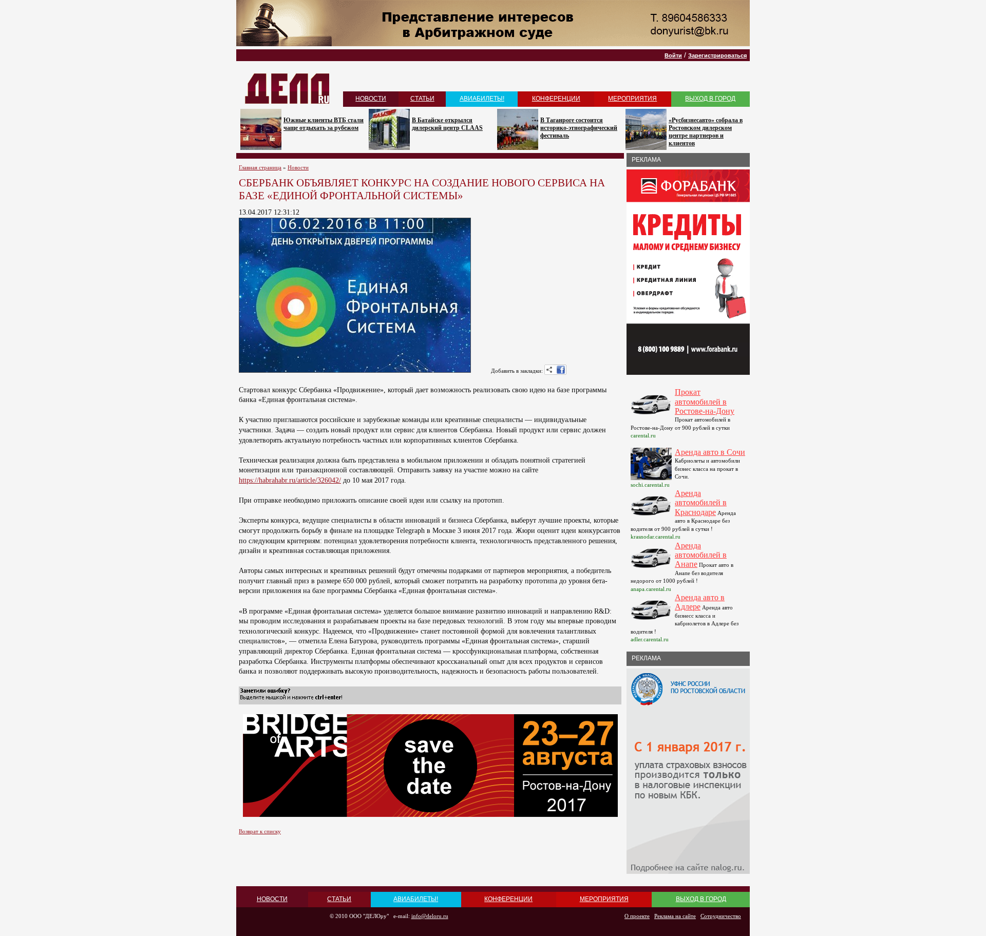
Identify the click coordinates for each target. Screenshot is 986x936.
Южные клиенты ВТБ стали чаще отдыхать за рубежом (323, 124)
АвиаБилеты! (482, 98)
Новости (298, 167)
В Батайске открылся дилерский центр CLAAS (447, 124)
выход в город (710, 98)
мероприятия (632, 98)
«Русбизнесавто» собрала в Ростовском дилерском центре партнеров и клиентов (706, 132)
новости (370, 98)
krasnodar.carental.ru (655, 536)
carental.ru (643, 435)
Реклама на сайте (675, 916)
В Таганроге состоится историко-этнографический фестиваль (578, 128)
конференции (556, 98)
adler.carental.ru (650, 639)
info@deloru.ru (429, 916)
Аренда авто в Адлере (700, 602)
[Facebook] (561, 370)
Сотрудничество (720, 916)
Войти (673, 55)
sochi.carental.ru (650, 485)
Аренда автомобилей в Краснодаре (701, 503)
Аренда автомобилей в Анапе (701, 555)
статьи (422, 98)
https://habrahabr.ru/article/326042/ (290, 480)
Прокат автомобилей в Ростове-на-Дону (704, 401)
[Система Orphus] (291, 700)
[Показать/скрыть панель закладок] (549, 370)
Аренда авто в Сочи (710, 452)
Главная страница (260, 167)
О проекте (637, 916)
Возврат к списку (260, 831)
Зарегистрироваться (717, 55)
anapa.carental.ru (651, 589)
